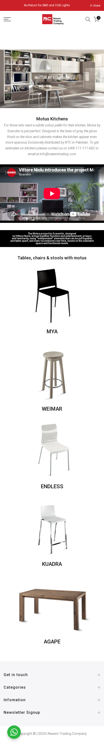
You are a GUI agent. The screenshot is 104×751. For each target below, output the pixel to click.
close (96, 5)
